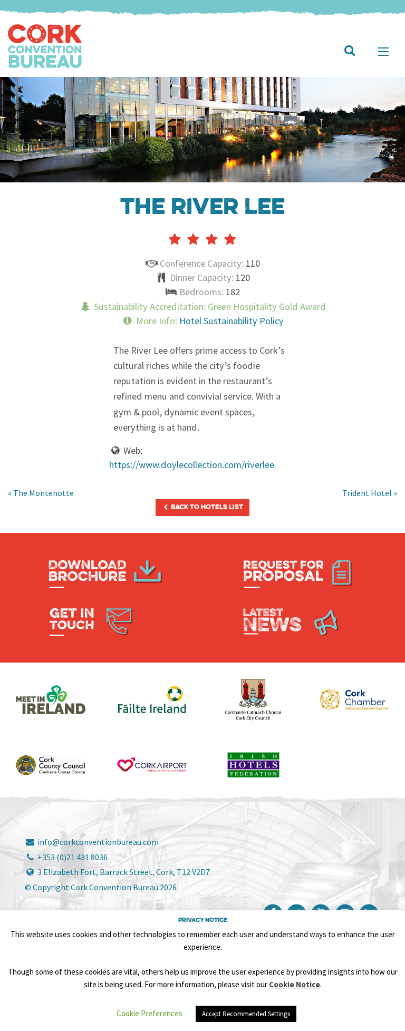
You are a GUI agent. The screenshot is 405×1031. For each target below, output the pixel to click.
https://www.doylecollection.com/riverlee (191, 465)
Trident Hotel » (369, 493)
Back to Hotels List (206, 507)
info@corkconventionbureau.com (97, 842)
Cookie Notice (294, 984)
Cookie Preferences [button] (149, 1013)
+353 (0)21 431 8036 (72, 857)
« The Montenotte (41, 493)
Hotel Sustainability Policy (231, 321)
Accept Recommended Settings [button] (246, 1013)
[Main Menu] (383, 51)
